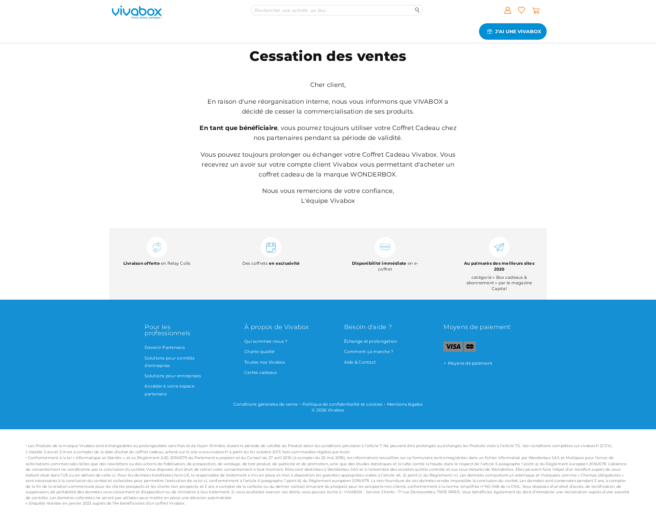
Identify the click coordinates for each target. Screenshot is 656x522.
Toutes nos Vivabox (264, 362)
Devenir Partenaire (165, 347)
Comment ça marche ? (369, 351)
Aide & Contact (360, 362)
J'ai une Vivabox (518, 31)
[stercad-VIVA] (470, 350)
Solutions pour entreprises (173, 375)
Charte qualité (259, 351)
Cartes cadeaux (260, 372)
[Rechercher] (417, 10)
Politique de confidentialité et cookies (342, 404)
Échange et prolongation (370, 341)
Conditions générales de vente (265, 404)
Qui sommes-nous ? (265, 341)
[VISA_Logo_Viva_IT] (452, 350)
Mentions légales (405, 404)
